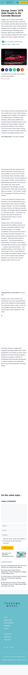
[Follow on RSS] (13, 647)
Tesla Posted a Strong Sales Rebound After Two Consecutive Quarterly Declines (14, 578)
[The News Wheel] (9, 2)
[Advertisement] (14, 95)
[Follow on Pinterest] (10, 647)
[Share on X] (2, 69)
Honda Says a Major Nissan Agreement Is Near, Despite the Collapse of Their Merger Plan (14, 571)
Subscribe (23, 2)
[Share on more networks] (18, 69)
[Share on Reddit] (22, 69)
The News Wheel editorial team (14, 41)
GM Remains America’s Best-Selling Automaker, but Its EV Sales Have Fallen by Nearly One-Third (13, 584)
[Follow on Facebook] (5, 647)
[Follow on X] (7, 647)
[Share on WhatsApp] (14, 69)
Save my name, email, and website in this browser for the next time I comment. (14, 541)
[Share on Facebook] (6, 69)
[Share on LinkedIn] (10, 69)
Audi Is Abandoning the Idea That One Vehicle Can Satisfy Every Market (14, 566)
